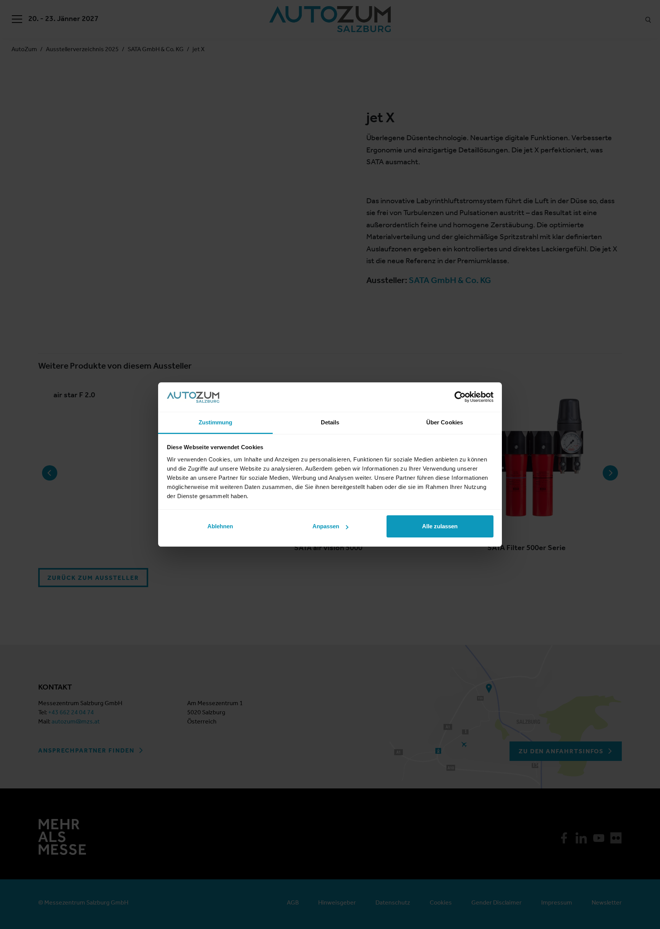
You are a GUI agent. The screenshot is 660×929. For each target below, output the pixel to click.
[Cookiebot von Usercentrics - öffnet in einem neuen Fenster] (460, 397)
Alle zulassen (440, 526)
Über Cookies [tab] (444, 422)
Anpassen (325, 526)
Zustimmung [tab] (216, 422)
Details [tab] (330, 422)
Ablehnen (220, 526)
